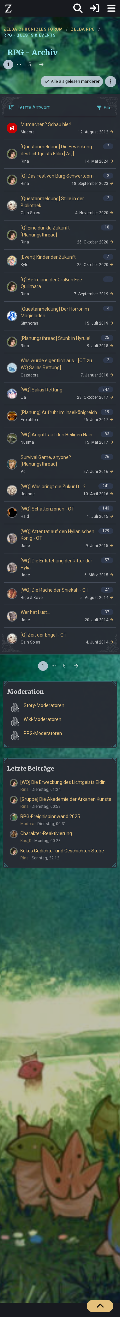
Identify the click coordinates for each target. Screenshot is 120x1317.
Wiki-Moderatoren (42, 719)
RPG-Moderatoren (43, 733)
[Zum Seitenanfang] (100, 1306)
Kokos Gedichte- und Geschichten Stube (62, 850)
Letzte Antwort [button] (34, 107)
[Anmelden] (94, 8)
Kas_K (25, 840)
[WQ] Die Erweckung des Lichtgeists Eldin (63, 782)
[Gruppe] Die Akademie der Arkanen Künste (65, 799)
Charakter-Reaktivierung (46, 833)
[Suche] (78, 8)
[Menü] (111, 8)
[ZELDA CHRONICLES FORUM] (8, 8)
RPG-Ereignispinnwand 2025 (50, 816)
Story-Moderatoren (44, 705)
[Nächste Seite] (41, 65)
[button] (111, 81)
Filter (108, 107)
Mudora (27, 823)
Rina (24, 789)
